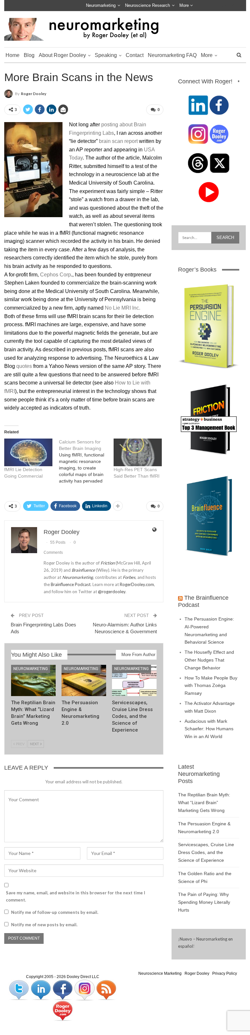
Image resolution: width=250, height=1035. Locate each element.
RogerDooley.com (137, 584)
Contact (135, 55)
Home (13, 55)
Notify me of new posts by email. (44, 924)
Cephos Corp (55, 274)
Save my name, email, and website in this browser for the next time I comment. (75, 896)
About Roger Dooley (62, 55)
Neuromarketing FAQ (172, 55)
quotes (24, 366)
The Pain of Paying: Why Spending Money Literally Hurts (204, 902)
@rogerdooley (111, 591)
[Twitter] (19, 990)
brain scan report (118, 141)
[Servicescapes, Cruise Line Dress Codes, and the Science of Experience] (134, 680)
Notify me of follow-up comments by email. (54, 912)
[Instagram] (85, 990)
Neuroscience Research (147, 5)
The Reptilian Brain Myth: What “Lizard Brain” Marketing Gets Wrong (204, 802)
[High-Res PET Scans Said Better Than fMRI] (138, 452)
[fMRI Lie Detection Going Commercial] (28, 452)
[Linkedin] (41, 990)
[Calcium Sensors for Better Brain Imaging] (86, 461)
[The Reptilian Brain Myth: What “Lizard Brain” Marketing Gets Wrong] (33, 680)
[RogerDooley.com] (62, 1011)
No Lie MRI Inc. (122, 308)
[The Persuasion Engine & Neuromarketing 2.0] (84, 680)
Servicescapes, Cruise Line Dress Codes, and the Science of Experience (206, 852)
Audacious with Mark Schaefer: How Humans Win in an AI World (209, 729)
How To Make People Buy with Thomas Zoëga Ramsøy (211, 685)
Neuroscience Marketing (160, 973)
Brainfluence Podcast (70, 584)
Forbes (129, 577)
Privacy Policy (224, 973)
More (184, 5)
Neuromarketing (101, 5)
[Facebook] (63, 990)
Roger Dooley (197, 973)
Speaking (106, 55)
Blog (29, 55)
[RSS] (106, 990)
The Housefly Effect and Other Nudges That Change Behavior (209, 660)
